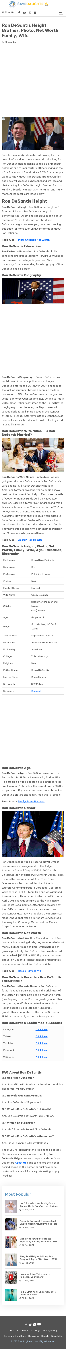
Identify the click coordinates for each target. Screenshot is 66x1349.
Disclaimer (33, 1336)
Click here (42, 1029)
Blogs (38, 1330)
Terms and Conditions (15, 1336)
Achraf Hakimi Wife (30, 539)
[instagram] (30, 12)
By (9, 42)
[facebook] (19, 12)
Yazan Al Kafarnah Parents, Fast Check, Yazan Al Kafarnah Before (38, 1222)
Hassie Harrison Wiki (30, 970)
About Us (20, 1162)
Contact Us (27, 1330)
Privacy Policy (50, 1330)
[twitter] (35, 12)
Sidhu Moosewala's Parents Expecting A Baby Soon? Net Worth (39, 1240)
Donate (45, 1336)
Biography (37, 691)
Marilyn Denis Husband (31, 801)
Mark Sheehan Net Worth (34, 239)
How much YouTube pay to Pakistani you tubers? (34, 1275)
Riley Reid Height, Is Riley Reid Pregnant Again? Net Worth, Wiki (38, 1258)
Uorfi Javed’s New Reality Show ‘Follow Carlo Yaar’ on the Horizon (38, 1204)
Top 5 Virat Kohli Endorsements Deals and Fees (37, 1293)
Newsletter (57, 1336)
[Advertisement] (33, 81)
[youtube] (24, 12)
